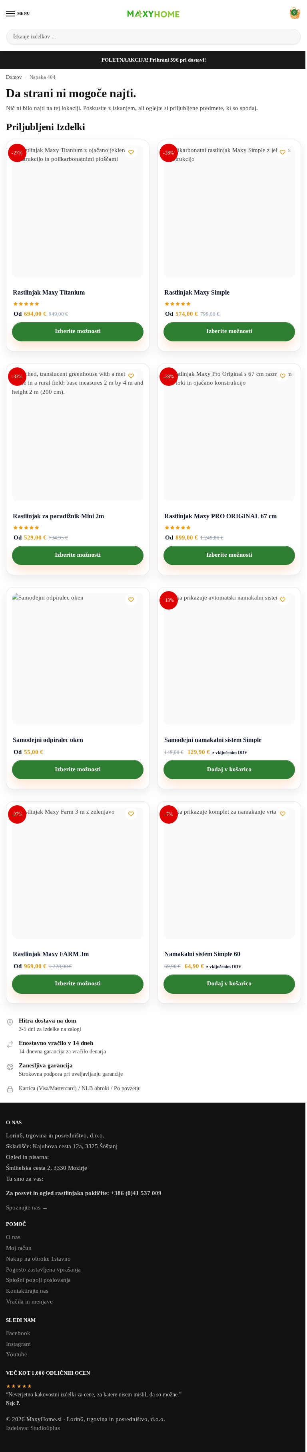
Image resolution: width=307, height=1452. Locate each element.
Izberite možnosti (78, 331)
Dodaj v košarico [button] (229, 769)
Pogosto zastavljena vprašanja (43, 1269)
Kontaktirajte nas (27, 1291)
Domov (14, 77)
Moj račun (19, 1248)
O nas (13, 1237)
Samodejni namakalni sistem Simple (212, 739)
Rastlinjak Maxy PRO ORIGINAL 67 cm (220, 516)
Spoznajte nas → (27, 1207)
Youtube (16, 1354)
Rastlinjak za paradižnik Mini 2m (58, 516)
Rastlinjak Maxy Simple (196, 292)
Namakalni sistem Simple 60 (202, 954)
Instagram (18, 1344)
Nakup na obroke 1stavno (38, 1258)
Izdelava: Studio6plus (33, 1428)
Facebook (18, 1333)
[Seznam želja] (131, 152)
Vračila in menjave (29, 1301)
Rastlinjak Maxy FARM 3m (51, 954)
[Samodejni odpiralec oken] (78, 659)
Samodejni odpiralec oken (48, 739)
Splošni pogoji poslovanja (38, 1280)
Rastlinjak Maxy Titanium (49, 292)
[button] (294, 13)
